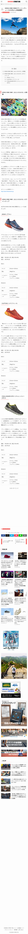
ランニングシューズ (6, 12)
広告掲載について (20, 928)
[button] (3, 535)
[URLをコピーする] (25, 535)
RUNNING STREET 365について (10, 928)
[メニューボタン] (1, 1)
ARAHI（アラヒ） (11, 77)
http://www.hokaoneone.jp (7, 191)
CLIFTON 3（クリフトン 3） (13, 79)
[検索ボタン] (26, 1)
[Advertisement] (14, 508)
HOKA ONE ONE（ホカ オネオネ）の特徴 (14, 71)
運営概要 (15, 929)
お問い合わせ (20, 929)
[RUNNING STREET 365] (14, 1)
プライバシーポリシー (9, 929)
